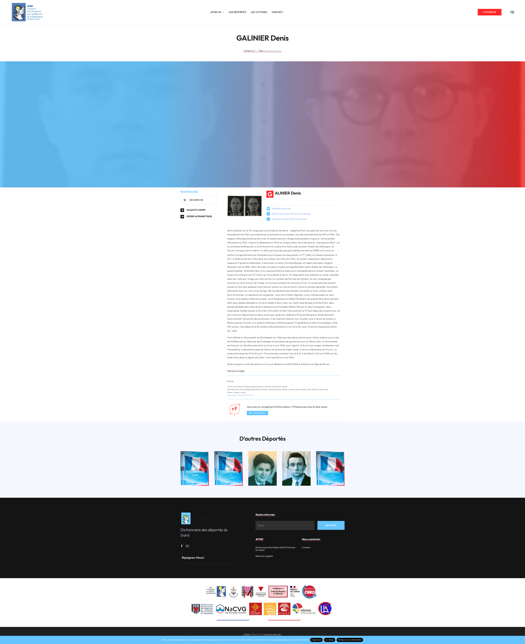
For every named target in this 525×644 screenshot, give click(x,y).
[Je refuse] (521, 640)
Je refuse (329, 640)
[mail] (187, 546)
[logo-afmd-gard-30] (27, 2)
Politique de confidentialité (350, 640)
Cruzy (279, 50)
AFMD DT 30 (256, 634)
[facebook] (181, 546)
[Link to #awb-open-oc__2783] (512, 12)
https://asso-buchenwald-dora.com (240, 395)
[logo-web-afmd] (197, 512)
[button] (198, 210)
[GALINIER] (245, 196)
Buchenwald (269, 50)
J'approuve (316, 640)
